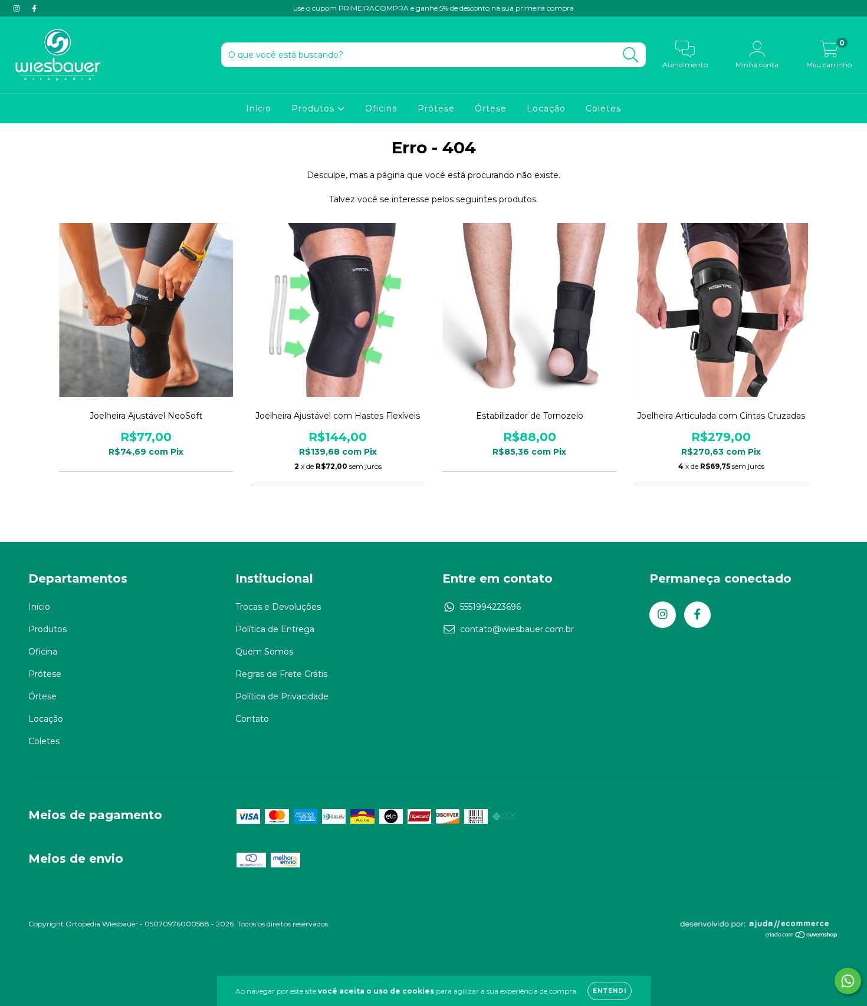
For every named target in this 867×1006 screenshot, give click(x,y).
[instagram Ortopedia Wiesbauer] (18, 8)
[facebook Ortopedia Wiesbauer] (34, 8)
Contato (252, 719)
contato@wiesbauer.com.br (517, 629)
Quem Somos (264, 651)
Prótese (436, 108)
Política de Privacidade (282, 696)
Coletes (603, 108)
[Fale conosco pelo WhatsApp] (848, 981)
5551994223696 (490, 606)
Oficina (381, 108)
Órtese (491, 108)
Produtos (314, 108)
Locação (546, 108)
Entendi (609, 991)
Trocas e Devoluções (278, 606)
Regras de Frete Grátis (281, 674)
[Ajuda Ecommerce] (759, 926)
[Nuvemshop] (802, 936)
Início (258, 108)
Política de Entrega (274, 629)
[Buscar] (631, 55)
